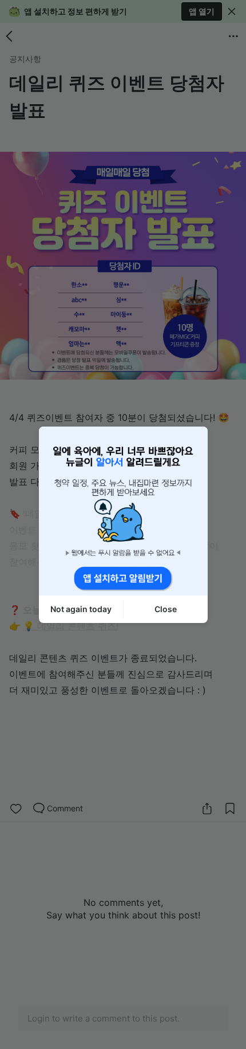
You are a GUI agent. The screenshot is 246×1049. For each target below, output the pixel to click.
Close (165, 609)
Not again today (81, 609)
